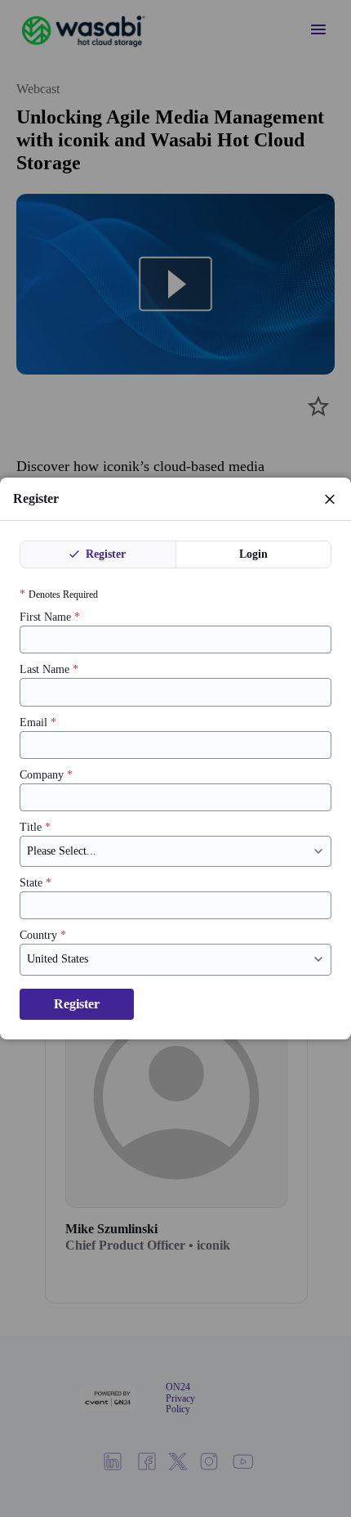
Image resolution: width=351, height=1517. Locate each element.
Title (35, 827)
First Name (50, 617)
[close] (330, 499)
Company (46, 775)
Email (38, 722)
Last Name (49, 669)
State (35, 883)
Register (104, 554)
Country (43, 935)
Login (253, 554)
